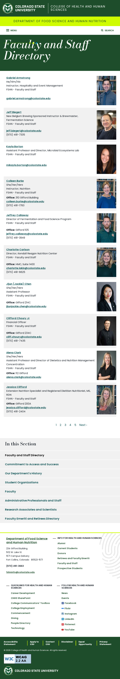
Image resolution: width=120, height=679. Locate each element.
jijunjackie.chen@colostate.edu (26, 306)
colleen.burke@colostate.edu (25, 201)
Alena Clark (13, 352)
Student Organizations (21, 482)
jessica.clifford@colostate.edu (26, 407)
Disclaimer (67, 642)
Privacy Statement (105, 643)
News (65, 593)
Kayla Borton (14, 146)
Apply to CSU (34, 643)
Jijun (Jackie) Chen (18, 284)
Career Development (23, 593)
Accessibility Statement (11, 643)
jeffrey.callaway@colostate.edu (27, 234)
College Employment (23, 608)
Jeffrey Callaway (17, 215)
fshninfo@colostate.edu (20, 572)
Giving (14, 618)
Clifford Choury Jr (18, 318)
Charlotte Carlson (18, 249)
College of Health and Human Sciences (78, 8)
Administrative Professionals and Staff (33, 500)
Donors (62, 553)
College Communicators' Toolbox (30, 603)
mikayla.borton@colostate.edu (26, 165)
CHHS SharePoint (20, 598)
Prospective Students (70, 568)
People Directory (20, 623)
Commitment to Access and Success (32, 464)
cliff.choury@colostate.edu (24, 337)
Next (82, 425)
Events (65, 598)
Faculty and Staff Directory (24, 455)
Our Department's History (23, 473)
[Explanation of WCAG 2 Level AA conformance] (60, 659)
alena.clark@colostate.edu (23, 377)
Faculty (10, 491)
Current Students (68, 548)
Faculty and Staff (68, 563)
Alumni (61, 543)
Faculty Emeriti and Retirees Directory (32, 519)
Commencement (20, 613)
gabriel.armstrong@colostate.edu (28, 98)
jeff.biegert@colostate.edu (23, 131)
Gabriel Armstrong (18, 78)
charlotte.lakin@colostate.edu (25, 268)
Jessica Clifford (16, 387)
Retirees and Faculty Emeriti (74, 558)
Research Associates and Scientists (31, 509)
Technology (18, 628)
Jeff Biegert (13, 112)
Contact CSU (50, 643)
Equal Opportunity (85, 643)
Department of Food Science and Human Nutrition (60, 21)
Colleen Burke (15, 181)
